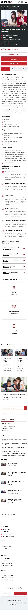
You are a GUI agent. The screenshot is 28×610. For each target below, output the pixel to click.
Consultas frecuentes (7, 551)
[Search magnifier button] (25, 408)
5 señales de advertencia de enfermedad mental (13, 448)
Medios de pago (6, 558)
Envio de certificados (7, 563)
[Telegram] (8, 514)
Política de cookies (6, 573)
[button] (14, 55)
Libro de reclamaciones (7, 565)
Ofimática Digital (14, 44)
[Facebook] (2, 514)
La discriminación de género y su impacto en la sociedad (14, 444)
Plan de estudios (16, 69)
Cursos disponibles (6, 546)
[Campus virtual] (22, 2)
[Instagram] (5, 514)
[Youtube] (14, 514)
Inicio (3, 544)
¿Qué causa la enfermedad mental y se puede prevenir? (14, 440)
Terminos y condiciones (7, 575)
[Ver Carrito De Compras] (19, 2)
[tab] (14, 248)
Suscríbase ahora (20, 593)
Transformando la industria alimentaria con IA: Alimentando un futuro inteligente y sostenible (14, 454)
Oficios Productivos (7, 428)
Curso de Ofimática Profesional (20, 360)
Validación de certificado (14, 600)
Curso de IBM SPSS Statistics (7, 360)
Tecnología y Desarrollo (8, 426)
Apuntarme (14, 59)
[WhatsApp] (11, 514)
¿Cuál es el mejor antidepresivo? (10, 451)
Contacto (4, 548)
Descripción (6, 69)
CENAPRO (15, 604)
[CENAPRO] (6, 2)
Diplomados (5, 430)
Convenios (4, 561)
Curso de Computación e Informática (14, 394)
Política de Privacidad (7, 577)
